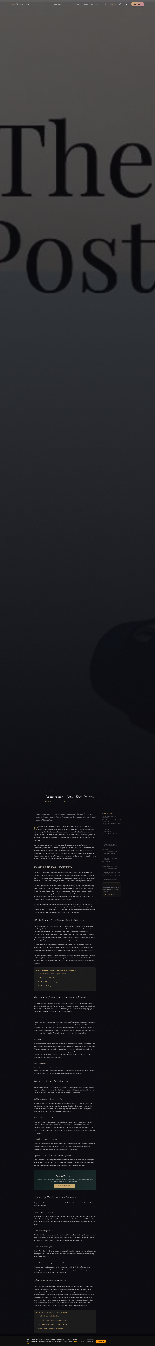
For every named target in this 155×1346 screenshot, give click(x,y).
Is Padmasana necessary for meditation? (110, 869)
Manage (82, 1341)
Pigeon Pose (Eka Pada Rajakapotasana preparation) (110, 845)
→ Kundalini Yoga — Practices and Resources (49, 1328)
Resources (95, 4)
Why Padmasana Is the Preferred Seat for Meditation (111, 820)
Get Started (137, 4)
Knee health (106, 829)
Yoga (48, 791)
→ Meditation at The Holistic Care (46, 978)
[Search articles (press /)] (105, 4)
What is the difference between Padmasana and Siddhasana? (111, 878)
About (85, 4)
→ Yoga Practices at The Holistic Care (47, 1316)
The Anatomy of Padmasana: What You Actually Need (111, 824)
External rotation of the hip (110, 827)
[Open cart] (120, 4)
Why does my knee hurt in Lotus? (112, 875)
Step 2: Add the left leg (109, 853)
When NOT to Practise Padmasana (110, 861)
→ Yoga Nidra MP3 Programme (45, 986)
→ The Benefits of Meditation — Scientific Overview (51, 1324)
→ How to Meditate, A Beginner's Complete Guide (51, 1320)
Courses (57, 4)
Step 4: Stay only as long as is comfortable (111, 858)
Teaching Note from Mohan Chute (112, 864)
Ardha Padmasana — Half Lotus (111, 839)
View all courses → (109, 894)
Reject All (90, 1341)
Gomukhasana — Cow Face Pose (112, 842)
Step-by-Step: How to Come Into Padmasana (110, 848)
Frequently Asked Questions (109, 866)
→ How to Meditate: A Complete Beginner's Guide (51, 973)
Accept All (101, 1341)
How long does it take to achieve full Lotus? (112, 872)
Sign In (127, 4)
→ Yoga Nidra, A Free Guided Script (47, 982)
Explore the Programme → (65, 1185)
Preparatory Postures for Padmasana (111, 833)
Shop (66, 4)
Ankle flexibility (107, 831)
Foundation (75, 4)
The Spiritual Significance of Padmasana (109, 817)
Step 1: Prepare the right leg (110, 851)
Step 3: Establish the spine (110, 856)
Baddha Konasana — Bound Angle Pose (112, 836)
